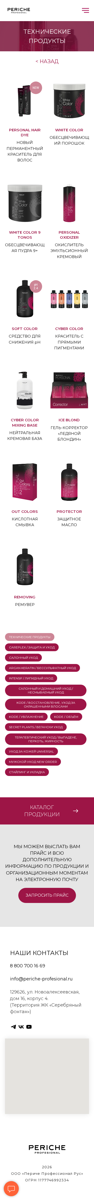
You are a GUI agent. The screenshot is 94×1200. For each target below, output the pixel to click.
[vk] (21, 1027)
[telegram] (13, 1027)
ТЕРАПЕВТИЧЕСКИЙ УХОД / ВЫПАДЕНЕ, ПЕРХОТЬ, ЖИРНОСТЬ (46, 739)
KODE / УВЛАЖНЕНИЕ (26, 717)
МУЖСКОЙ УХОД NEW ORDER (33, 762)
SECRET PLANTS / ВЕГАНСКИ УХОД (36, 727)
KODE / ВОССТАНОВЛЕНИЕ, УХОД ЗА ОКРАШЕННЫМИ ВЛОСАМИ (46, 704)
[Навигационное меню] (85, 10)
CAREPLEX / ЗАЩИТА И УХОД (32, 647)
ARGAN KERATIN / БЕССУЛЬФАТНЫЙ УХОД (42, 668)
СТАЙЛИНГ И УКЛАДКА (27, 772)
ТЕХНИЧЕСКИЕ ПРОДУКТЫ (29, 637)
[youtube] (29, 1027)
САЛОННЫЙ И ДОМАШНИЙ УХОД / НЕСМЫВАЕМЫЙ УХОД (46, 690)
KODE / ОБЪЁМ (66, 717)
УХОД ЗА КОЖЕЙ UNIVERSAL (31, 751)
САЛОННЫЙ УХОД (23, 657)
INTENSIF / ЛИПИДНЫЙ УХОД (31, 678)
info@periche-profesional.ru (41, 979)
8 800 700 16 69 (27, 966)
